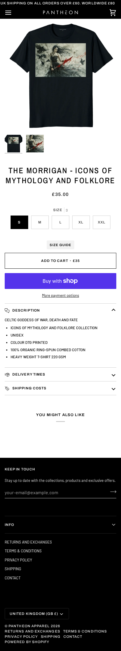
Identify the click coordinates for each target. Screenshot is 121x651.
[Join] (111, 491)
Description (25, 310)
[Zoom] (16, 121)
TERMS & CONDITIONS (23, 551)
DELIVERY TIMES (28, 374)
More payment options (60, 295)
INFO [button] (9, 525)
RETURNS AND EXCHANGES (28, 542)
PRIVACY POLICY (18, 560)
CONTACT (13, 578)
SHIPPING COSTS (28, 388)
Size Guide (60, 245)
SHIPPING (13, 568)
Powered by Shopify (27, 642)
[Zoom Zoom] (60, 76)
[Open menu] (13, 12)
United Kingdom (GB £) (34, 614)
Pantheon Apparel (30, 626)
